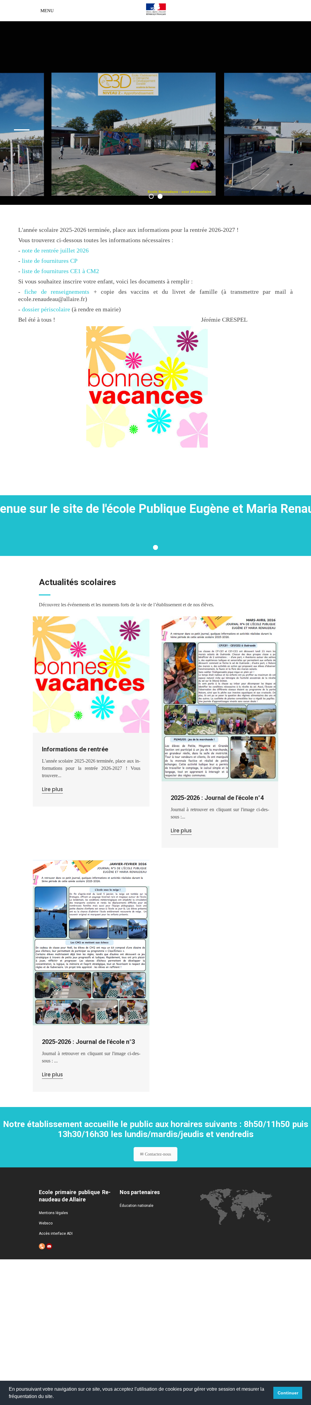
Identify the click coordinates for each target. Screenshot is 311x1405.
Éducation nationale (136, 1206)
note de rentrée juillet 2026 (55, 250)
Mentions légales (53, 1213)
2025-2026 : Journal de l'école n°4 (217, 797)
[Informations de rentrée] (91, 674)
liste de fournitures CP (49, 260)
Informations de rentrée (75, 749)
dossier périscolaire (46, 309)
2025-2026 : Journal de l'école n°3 (88, 1041)
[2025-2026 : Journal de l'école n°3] (91, 942)
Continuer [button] (288, 1392)
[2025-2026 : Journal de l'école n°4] (220, 698)
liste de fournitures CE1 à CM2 (60, 271)
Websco (46, 1223)
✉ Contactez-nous (155, 1154)
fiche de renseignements (56, 291)
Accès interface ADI (56, 1233)
